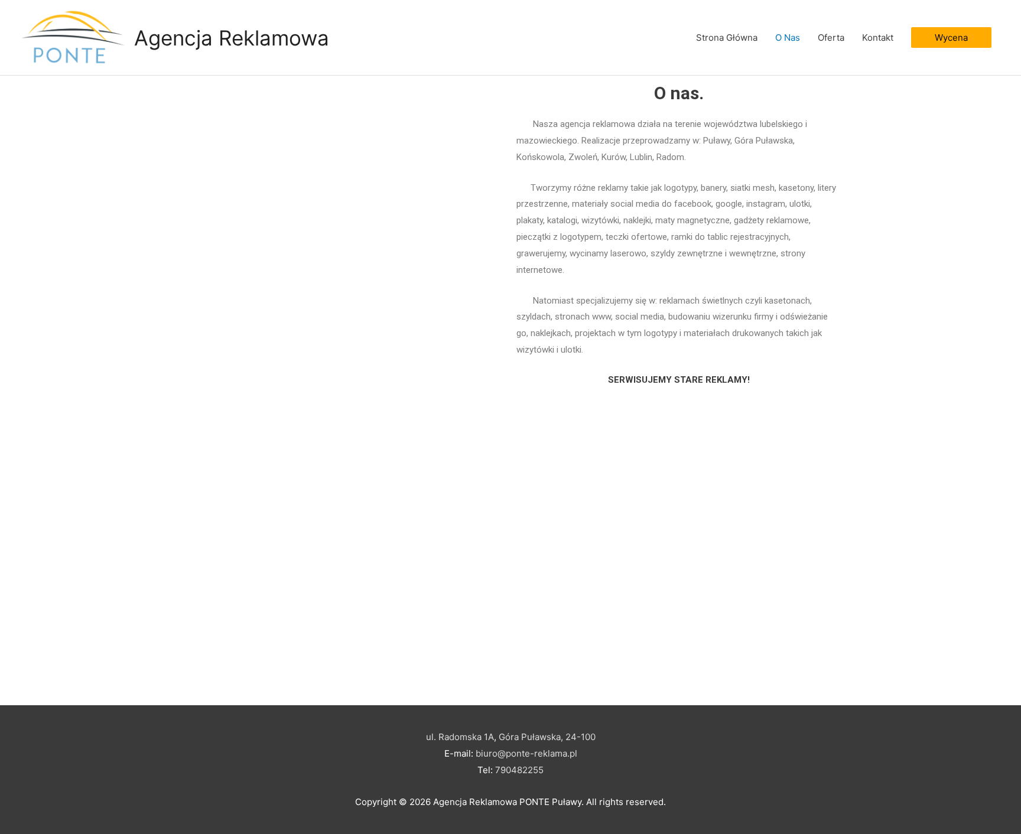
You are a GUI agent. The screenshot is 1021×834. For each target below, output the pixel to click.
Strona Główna (726, 37)
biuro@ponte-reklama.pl (526, 753)
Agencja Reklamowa (231, 37)
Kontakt (877, 37)
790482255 (519, 770)
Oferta (831, 37)
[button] (951, 37)
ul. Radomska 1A (460, 736)
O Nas (787, 37)
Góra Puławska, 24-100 (547, 736)
